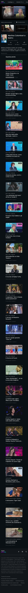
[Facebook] (18, 551)
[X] (26, 551)
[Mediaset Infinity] (3, 2)
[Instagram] (22, 551)
